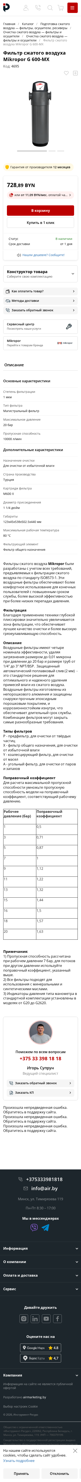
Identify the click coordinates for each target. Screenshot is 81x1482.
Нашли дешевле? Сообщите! (43, 255)
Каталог (28, 24)
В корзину (40, 210)
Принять (21, 1473)
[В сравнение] (75, 73)
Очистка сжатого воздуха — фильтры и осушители (35, 38)
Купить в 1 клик (40, 222)
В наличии (64, 239)
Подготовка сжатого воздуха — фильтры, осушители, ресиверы (36, 26)
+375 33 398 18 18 (40, 1058)
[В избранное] (66, 73)
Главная (9, 24)
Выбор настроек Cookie (20, 1406)
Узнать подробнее (19, 1460)
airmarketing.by (34, 1397)
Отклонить (59, 1473)
